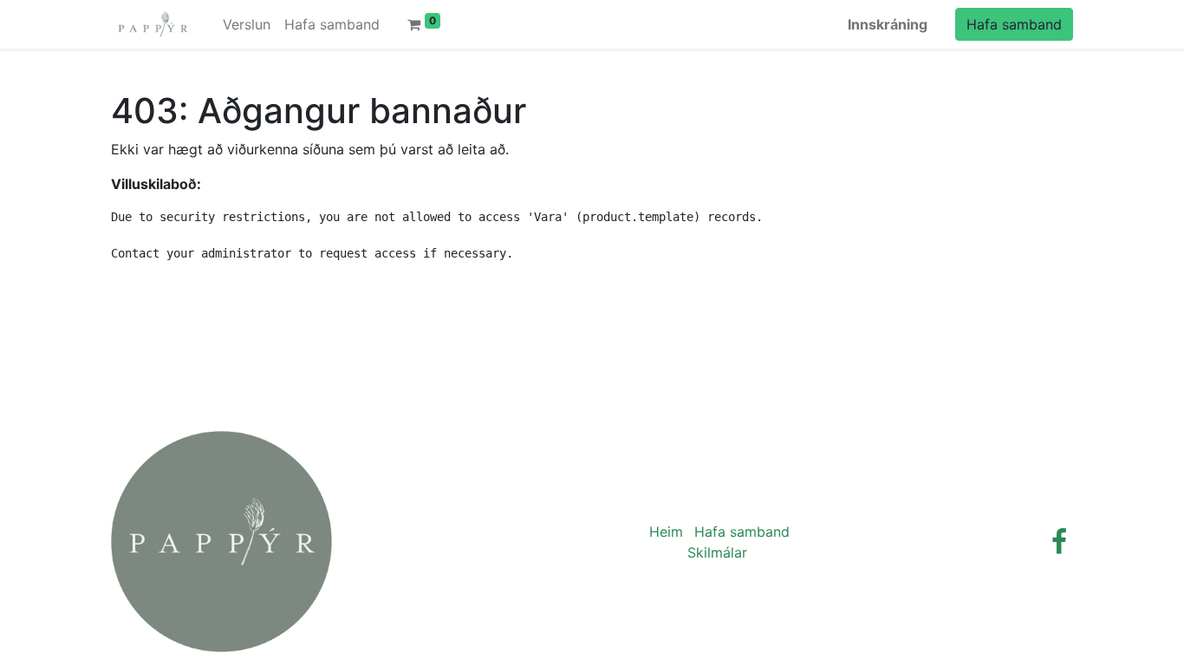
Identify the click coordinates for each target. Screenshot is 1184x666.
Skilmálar (717, 552)
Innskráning (887, 24)
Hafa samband (1014, 24)
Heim (666, 531)
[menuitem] (246, 24)
